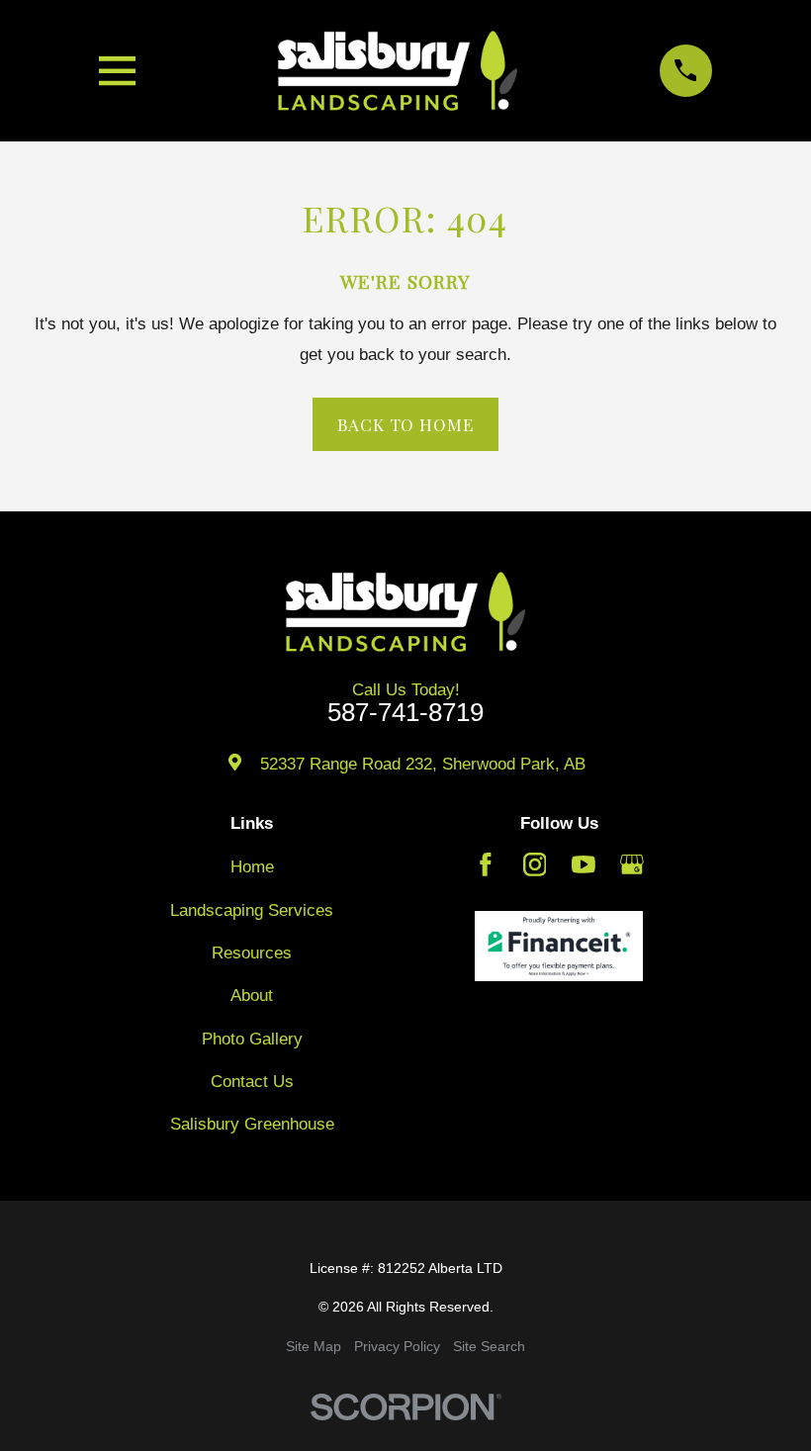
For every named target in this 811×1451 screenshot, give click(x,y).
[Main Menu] (117, 70)
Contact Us (252, 1081)
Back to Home (405, 424)
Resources (252, 953)
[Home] (397, 71)
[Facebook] (485, 864)
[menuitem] (313, 1347)
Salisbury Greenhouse (252, 1124)
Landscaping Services (251, 910)
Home (252, 867)
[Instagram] (535, 864)
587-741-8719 (405, 713)
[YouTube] (583, 864)
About (251, 995)
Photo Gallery (252, 1039)
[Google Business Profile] (632, 864)
